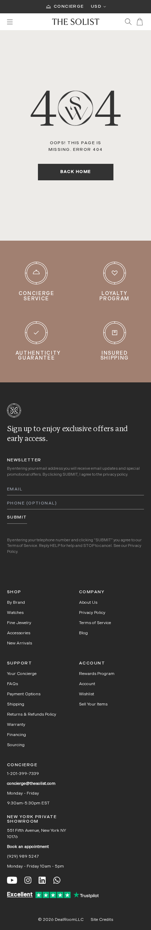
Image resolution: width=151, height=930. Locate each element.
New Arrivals (19, 643)
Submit (17, 517)
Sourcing (16, 745)
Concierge (69, 7)
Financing (16, 735)
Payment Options (23, 694)
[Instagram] (28, 880)
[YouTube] (12, 880)
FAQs (12, 684)
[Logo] (75, 21)
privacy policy (115, 475)
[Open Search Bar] (128, 21)
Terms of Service (22, 546)
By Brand (16, 603)
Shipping (15, 704)
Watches (15, 613)
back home (75, 172)
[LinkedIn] (42, 880)
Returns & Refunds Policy (31, 714)
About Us (88, 603)
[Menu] (26, 22)
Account (87, 684)
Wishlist (86, 694)
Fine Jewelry (19, 623)
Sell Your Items (93, 704)
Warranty (16, 725)
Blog (83, 633)
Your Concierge (22, 674)
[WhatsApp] (57, 880)
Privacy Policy (92, 613)
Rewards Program (96, 674)
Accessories (18, 633)
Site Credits (102, 920)
